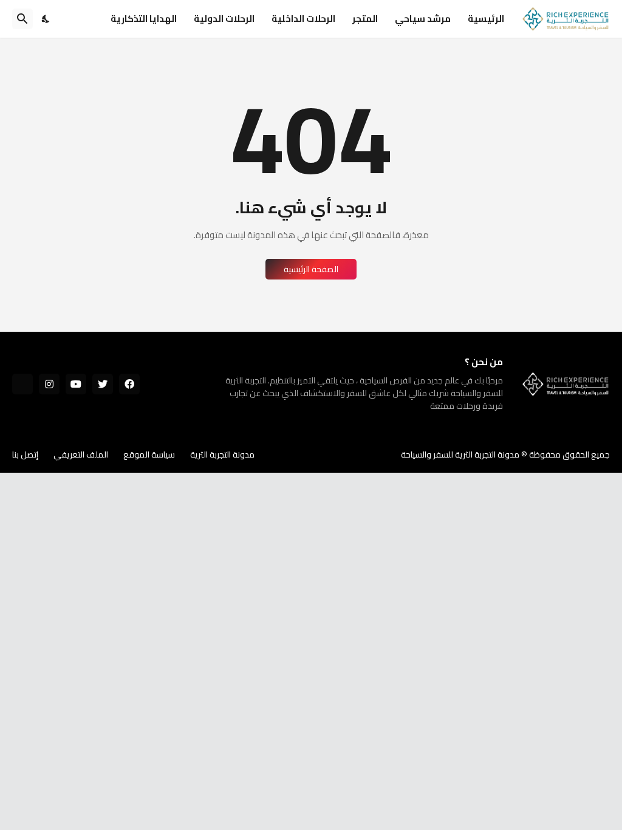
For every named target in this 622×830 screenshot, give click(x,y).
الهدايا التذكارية (144, 18)
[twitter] (102, 384)
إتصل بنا (25, 454)
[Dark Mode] (46, 19)
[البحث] (22, 19)
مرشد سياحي (423, 18)
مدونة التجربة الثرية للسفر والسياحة (460, 454)
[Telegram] (22, 384)
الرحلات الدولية (224, 18)
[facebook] (129, 384)
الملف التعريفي (80, 454)
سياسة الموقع (149, 454)
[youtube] (76, 384)
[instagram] (49, 384)
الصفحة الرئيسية (311, 269)
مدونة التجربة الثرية (222, 454)
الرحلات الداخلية (303, 18)
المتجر (365, 18)
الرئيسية (486, 18)
